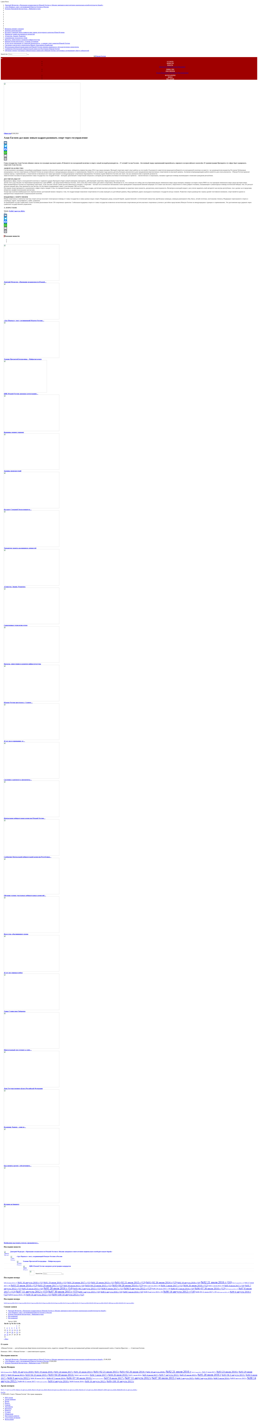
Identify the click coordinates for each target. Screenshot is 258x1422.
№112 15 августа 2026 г (33, 1303)
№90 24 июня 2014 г (10, 1283)
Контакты (8, 1408)
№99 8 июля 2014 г (17, 1295)
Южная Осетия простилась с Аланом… (18, 702)
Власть (170, 65)
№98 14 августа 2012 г (179, 1291)
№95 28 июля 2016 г (58, 1288)
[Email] (129, 155)
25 (7, 1335)
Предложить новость (12, 1416)
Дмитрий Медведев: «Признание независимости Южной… (25, 282)
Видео (170, 77)
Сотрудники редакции (12, 1417)
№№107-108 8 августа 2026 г (111, 1303)
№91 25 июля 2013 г (102, 1282)
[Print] (129, 159)
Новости (170, 63)
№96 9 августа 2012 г (138, 1288)
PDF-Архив (170, 79)
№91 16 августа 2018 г (30, 1282)
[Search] (28, 54)
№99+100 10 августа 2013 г (68, 1294)
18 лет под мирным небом (13, 973)
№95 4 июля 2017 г (234, 1285)
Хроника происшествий (13, 30)
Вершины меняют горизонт (14, 29)
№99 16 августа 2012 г (39, 1294)
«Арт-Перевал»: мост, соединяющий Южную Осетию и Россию (27, 7)
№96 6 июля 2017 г (112, 1288)
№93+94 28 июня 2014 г (127, 1285)
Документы (170, 71)
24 (5, 1335)
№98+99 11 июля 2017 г (206, 1292)
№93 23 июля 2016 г (24, 1285)
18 (7, 1332)
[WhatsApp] (129, 152)
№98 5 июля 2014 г (133, 1292)
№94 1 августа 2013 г (152, 1286)
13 (12, 1330)
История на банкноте (11, 1204)
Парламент (181, 67)
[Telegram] (129, 146)
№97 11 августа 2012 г (32, 1291)
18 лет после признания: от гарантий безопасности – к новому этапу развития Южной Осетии (37, 43)
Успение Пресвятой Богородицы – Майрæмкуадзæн (23, 9)
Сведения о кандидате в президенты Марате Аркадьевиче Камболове (29, 45)
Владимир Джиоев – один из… (15, 1127)
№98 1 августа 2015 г (89, 1292)
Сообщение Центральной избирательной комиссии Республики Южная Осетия (32, 49)
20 (12, 1332)
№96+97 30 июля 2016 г (210, 1288)
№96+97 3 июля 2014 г (182, 1289)
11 (7, 1330)
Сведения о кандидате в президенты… (18, 780)
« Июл (6, 1339)
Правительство (172, 67)
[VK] (129, 142)
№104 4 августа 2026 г (9, 1303)
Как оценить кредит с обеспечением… (17, 1166)
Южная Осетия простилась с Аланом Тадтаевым (21, 41)
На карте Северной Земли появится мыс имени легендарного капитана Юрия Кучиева (34, 32)
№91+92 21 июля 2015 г (130, 1282)
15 (17, 1330)
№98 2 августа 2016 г (112, 1292)
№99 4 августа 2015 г (223, 1292)
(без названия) (13, 1316)
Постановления (183, 73)
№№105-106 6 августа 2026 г (96, 1303)
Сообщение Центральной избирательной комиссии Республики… (27, 857)
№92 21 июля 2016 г (216, 1282)
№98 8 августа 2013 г (153, 1292)
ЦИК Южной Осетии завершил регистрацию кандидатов (50, 1266)
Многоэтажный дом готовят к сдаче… (18, 1050)
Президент (163, 67)
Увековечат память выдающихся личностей (20, 34)
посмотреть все (8, 1390)
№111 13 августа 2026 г (21, 1303)
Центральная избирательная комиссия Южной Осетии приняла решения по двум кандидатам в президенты (42, 47)
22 (17, 1332)
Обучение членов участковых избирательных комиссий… (25, 895)
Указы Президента (162, 73)
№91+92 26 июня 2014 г (161, 1282)
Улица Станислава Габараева (14, 1011)
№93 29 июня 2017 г (50, 1285)
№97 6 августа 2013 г (232, 1289)
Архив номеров (10, 1399)
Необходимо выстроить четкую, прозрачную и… (21, 1243)
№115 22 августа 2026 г (69, 1303)
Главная (7, 1405)
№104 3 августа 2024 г (17, 211)
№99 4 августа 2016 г (58, 1381)
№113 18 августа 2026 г (45, 1303)
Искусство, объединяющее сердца (16, 934)
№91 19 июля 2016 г (55, 1282)
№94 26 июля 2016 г (195, 1285)
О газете (170, 61)
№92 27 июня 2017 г (209, 1372)
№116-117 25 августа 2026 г (82, 1303)
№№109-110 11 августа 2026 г (126, 1303)
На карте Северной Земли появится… (18, 509)
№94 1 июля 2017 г (172, 1285)
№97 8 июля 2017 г (114, 1378)
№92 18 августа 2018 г (188, 1282)
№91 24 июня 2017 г (79, 1282)
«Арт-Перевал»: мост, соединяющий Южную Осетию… (24, 320)
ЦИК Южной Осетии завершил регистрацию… (21, 394)
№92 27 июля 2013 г (238, 1282)
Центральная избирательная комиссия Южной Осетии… (24, 818)
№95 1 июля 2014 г (216, 1286)
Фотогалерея (170, 75)
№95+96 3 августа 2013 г (87, 1288)
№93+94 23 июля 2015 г (98, 1285)
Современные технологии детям (16, 38)
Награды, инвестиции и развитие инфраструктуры (22, 40)
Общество (170, 69)
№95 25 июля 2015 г (32, 1289)
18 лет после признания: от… (14, 741)
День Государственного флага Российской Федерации (23, 1088)
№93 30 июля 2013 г (74, 1285)
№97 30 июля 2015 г (63, 1291)
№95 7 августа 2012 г (169, 1375)
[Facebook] (129, 149)
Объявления (9, 1414)
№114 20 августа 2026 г (57, 1303)
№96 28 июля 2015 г (161, 1289)
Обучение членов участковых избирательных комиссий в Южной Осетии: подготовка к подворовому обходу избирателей (47, 50)
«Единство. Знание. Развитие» (15, 36)
